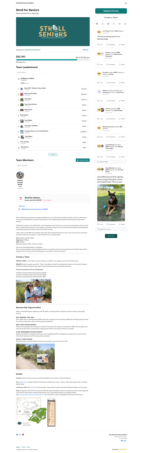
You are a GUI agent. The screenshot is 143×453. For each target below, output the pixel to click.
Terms (28, 447)
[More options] (124, 31)
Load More (53, 154)
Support (18, 447)
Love (101, 44)
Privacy (23, 447)
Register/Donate (111, 11)
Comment (112, 44)
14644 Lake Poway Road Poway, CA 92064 (34, 209)
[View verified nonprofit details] (86, 50)
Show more (111, 236)
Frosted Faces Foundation (25, 3)
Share (123, 44)
